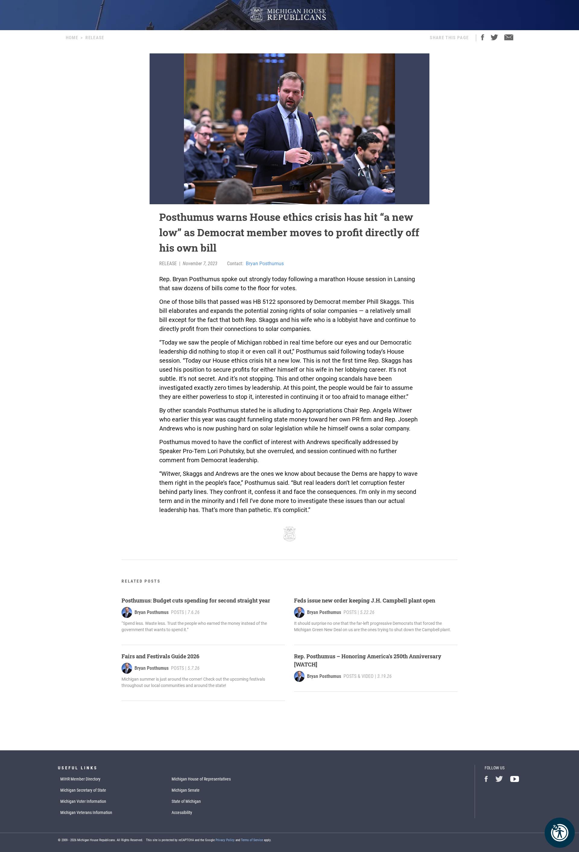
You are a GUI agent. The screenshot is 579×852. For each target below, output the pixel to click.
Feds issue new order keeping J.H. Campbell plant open (364, 600)
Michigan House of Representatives (201, 779)
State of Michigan (186, 801)
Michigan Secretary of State (83, 790)
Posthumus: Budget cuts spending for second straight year (196, 600)
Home (72, 37)
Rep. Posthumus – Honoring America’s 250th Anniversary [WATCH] (367, 660)
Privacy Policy (225, 840)
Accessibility (182, 812)
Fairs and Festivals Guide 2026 (160, 656)
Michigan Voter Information (83, 801)
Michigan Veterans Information (86, 812)
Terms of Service (252, 840)
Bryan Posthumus (265, 263)
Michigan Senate (186, 790)
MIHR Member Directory (80, 779)
